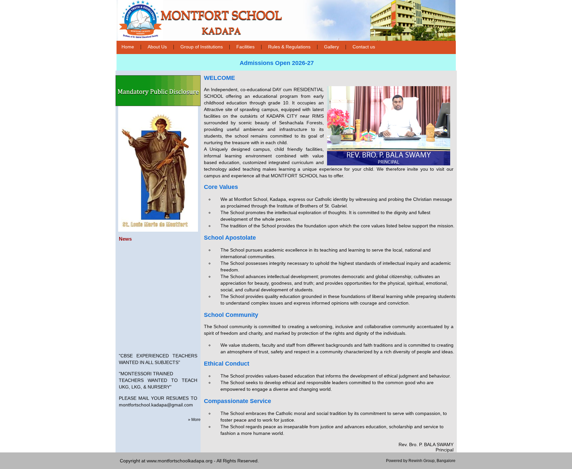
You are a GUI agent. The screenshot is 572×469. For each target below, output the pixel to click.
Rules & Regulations (289, 46)
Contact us (364, 46)
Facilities (245, 46)
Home (127, 46)
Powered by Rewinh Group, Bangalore (420, 460)
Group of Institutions (201, 46)
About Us (157, 46)
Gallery (331, 46)
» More (194, 419)
